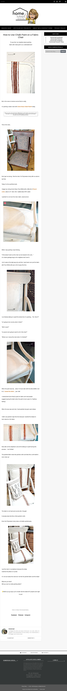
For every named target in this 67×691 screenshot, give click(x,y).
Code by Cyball (42, 689)
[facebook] (54, 1)
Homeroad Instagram (56, 40)
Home (3, 1)
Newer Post (31, 638)
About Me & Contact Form (42, 28)
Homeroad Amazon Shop (56, 42)
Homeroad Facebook (56, 37)
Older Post (11, 638)
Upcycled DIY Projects (22, 28)
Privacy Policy (60, 28)
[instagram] (57, 1)
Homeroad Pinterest (56, 39)
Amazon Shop (6, 28)
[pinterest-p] (60, 1)
